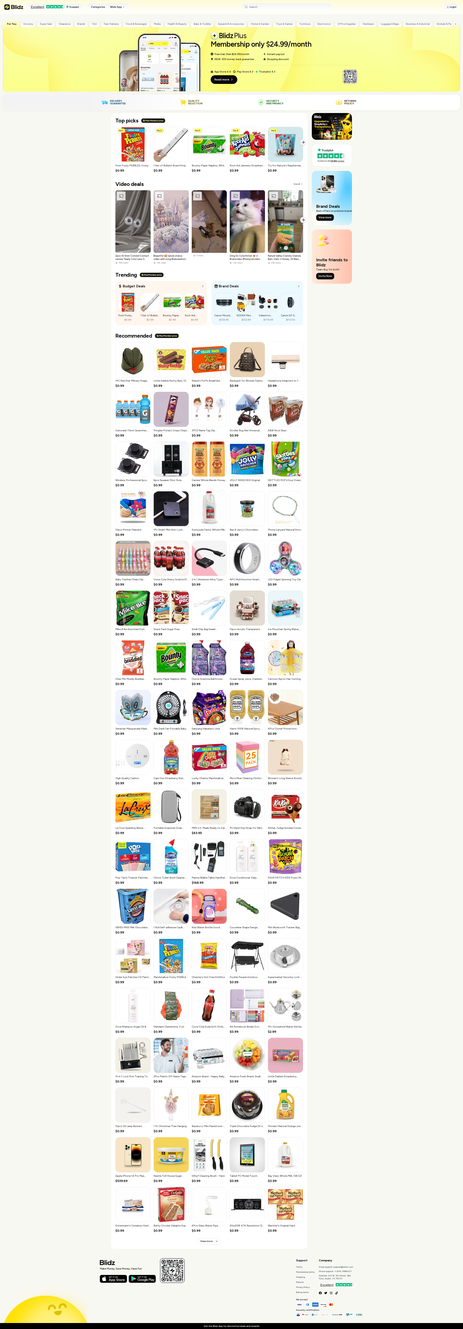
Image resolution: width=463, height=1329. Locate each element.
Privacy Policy (303, 1287)
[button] (133, 150)
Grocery (28, 23)
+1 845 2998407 (343, 1271)
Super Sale (46, 23)
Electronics (324, 23)
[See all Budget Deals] (202, 286)
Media (157, 23)
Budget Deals (134, 286)
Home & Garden (260, 23)
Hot (94, 23)
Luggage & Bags (390, 23)
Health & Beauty (177, 23)
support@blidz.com (343, 1267)
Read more (221, 79)
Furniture (305, 23)
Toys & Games (284, 23)
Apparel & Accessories (231, 23)
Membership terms (305, 1272)
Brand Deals (229, 286)
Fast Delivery (111, 23)
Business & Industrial (418, 23)
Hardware (368, 23)
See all (297, 184)
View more (206, 1241)
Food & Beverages (136, 23)
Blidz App (116, 6)
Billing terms (302, 1292)
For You (11, 23)
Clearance (64, 23)
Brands (81, 23)
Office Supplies (347, 23)
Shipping (300, 1277)
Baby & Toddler (202, 23)
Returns (300, 1282)
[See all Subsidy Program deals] (298, 286)
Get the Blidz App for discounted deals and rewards (231, 1326)
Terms (299, 1267)
